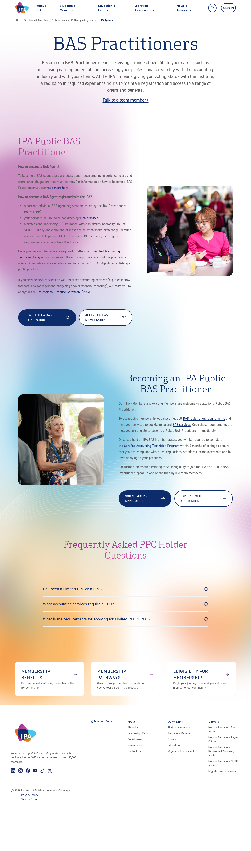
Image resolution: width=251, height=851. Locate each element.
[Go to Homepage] (22, 7)
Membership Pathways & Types (74, 20)
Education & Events (106, 8)
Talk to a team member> (126, 100)
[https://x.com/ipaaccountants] (50, 770)
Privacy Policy (29, 795)
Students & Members (68, 8)
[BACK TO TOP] (8, 842)
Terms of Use (29, 799)
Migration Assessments (144, 8)
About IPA (41, 8)
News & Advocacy (184, 8)
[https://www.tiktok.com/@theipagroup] (42, 770)
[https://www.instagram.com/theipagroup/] (20, 770)
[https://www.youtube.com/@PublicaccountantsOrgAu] (35, 770)
